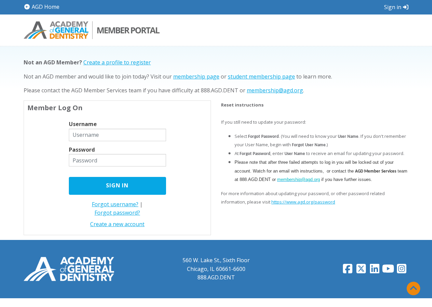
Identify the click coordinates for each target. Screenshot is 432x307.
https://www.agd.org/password (303, 202)
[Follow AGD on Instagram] (401, 270)
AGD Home (44, 6)
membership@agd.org (275, 90)
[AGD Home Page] (69, 268)
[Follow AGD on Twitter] (361, 270)
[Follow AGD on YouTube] (388, 270)
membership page (196, 76)
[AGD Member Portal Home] (92, 29)
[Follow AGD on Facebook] (347, 270)
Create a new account (117, 224)
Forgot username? (115, 204)
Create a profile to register (117, 62)
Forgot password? (117, 212)
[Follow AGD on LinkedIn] (374, 270)
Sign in (392, 7)
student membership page (261, 76)
